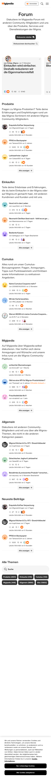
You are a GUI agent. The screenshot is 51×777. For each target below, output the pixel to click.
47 (13, 512)
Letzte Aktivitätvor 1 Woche (20, 375)
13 (13, 464)
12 (21, 147)
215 (13, 210)
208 (13, 321)
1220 (14, 147)
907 (13, 479)
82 (15, 91)
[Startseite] (8, 4)
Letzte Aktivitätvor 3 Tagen (19, 227)
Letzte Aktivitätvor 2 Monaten (20, 324)
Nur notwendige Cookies (25, 766)
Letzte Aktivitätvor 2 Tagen (19, 213)
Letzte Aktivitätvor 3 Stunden (20, 135)
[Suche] (42, 3)
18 (20, 479)
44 (13, 132)
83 (13, 162)
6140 (23, 91)
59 (13, 225)
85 (13, 239)
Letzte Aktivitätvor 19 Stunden (21, 165)
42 (13, 450)
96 (13, 372)
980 (13, 387)
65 (13, 305)
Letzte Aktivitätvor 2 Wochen (20, 309)
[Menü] (47, 3)
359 (13, 290)
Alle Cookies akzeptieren (25, 772)
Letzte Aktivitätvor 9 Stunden (20, 150)
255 (13, 402)
